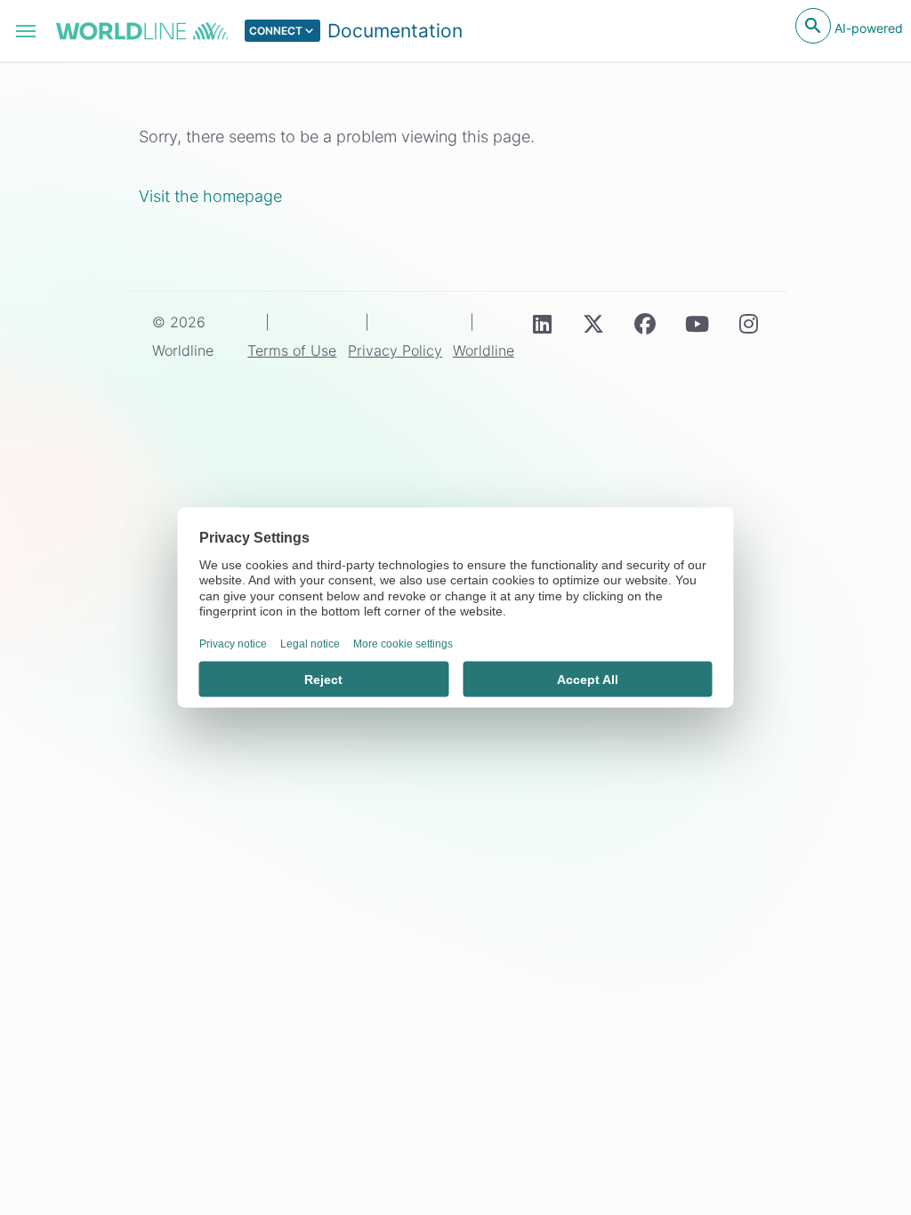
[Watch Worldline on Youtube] (696, 323)
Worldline (483, 350)
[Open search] (813, 26)
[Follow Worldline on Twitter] (593, 323)
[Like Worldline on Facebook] (645, 323)
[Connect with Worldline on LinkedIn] (541, 323)
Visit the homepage (210, 196)
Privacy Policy (395, 350)
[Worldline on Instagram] (748, 323)
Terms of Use (291, 350)
